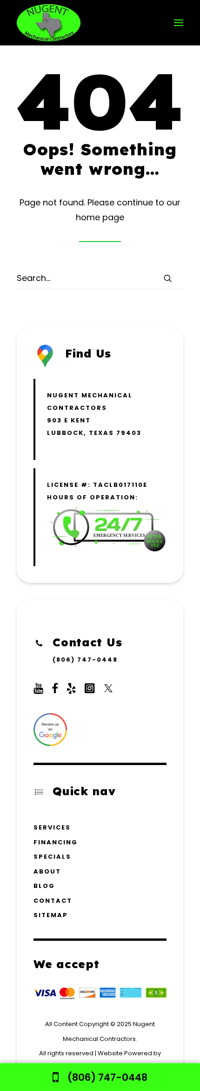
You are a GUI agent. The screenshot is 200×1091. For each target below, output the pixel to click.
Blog (44, 885)
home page (100, 217)
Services (52, 827)
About (47, 871)
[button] (178, 22)
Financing (55, 842)
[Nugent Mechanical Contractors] (48, 22)
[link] (100, 1077)
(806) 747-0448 (85, 659)
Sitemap (50, 915)
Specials (52, 856)
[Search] (100, 278)
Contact (52, 900)
